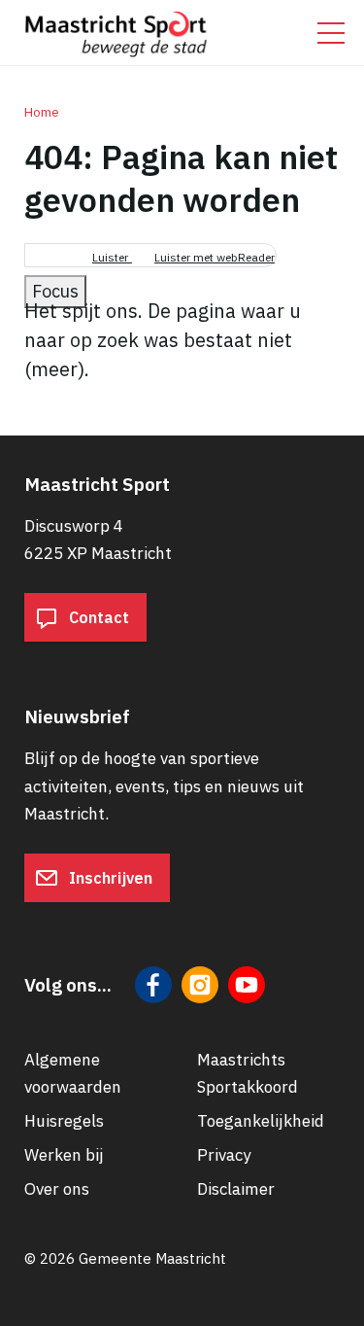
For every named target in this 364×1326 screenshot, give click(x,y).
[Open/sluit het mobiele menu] (331, 33)
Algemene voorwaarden (72, 1073)
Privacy (223, 1155)
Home (41, 112)
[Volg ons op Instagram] (200, 984)
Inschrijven (108, 878)
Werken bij (64, 1155)
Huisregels (64, 1121)
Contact (97, 617)
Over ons (56, 1189)
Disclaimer (236, 1189)
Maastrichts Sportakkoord (247, 1073)
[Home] (116, 28)
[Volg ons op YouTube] (246, 984)
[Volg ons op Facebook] (153, 984)
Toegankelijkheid (260, 1121)
